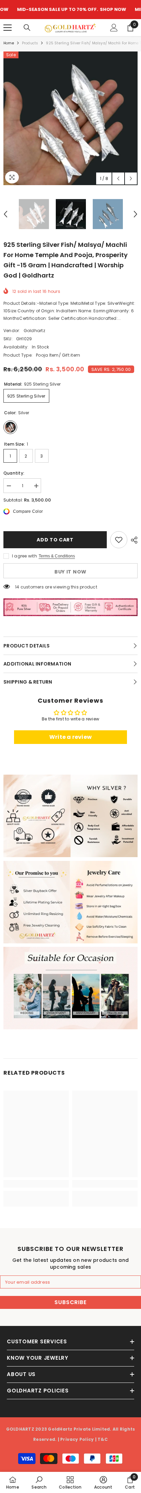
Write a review (70, 737)
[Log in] (114, 27)
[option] (70, 118)
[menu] (7, 28)
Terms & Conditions (57, 556)
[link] (70, 816)
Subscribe (70, 1302)
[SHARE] (132, 540)
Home (8, 43)
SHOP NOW (91, 9)
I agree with (24, 556)
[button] (118, 178)
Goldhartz (34, 330)
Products (30, 43)
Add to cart (55, 539)
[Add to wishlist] (118, 539)
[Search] (27, 28)
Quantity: (13, 473)
